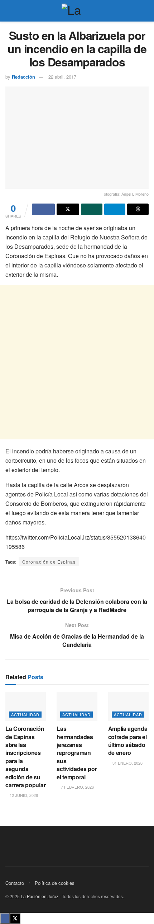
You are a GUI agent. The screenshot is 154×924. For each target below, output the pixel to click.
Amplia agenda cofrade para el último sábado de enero (128, 740)
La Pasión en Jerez (39, 896)
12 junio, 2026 (23, 795)
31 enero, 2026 (127, 763)
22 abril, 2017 (62, 76)
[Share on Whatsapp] (91, 209)
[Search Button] (146, 11)
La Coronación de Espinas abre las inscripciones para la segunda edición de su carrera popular (25, 756)
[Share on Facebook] (43, 209)
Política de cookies (54, 882)
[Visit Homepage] (77, 11)
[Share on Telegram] (115, 209)
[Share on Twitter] (68, 209)
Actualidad (25, 714)
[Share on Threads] (138, 209)
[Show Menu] (8, 11)
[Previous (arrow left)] (12, 462)
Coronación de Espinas (49, 562)
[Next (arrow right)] (141, 462)
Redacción (23, 76)
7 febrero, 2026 (77, 787)
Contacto (14, 882)
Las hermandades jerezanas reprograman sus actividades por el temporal (77, 752)
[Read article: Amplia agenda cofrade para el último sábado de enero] (128, 706)
